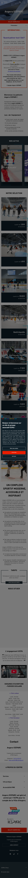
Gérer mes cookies (14, 448)
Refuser (14, 456)
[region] (14, 439)
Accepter (14, 452)
